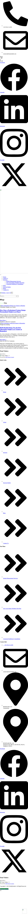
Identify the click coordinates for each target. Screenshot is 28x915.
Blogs (4, 288)
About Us (5, 278)
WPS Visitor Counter (9, 357)
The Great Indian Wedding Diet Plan (15, 282)
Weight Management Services (13, 281)
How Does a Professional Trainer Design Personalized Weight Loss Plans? (13, 311)
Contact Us (6, 290)
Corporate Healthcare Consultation (14, 284)
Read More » (3, 320)
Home (4, 277)
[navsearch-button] (0, 294)
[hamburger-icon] (0, 274)
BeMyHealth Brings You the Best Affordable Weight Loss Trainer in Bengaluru (11, 329)
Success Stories (7, 287)
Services (5, 279)
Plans (4, 285)
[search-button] (17, 296)
